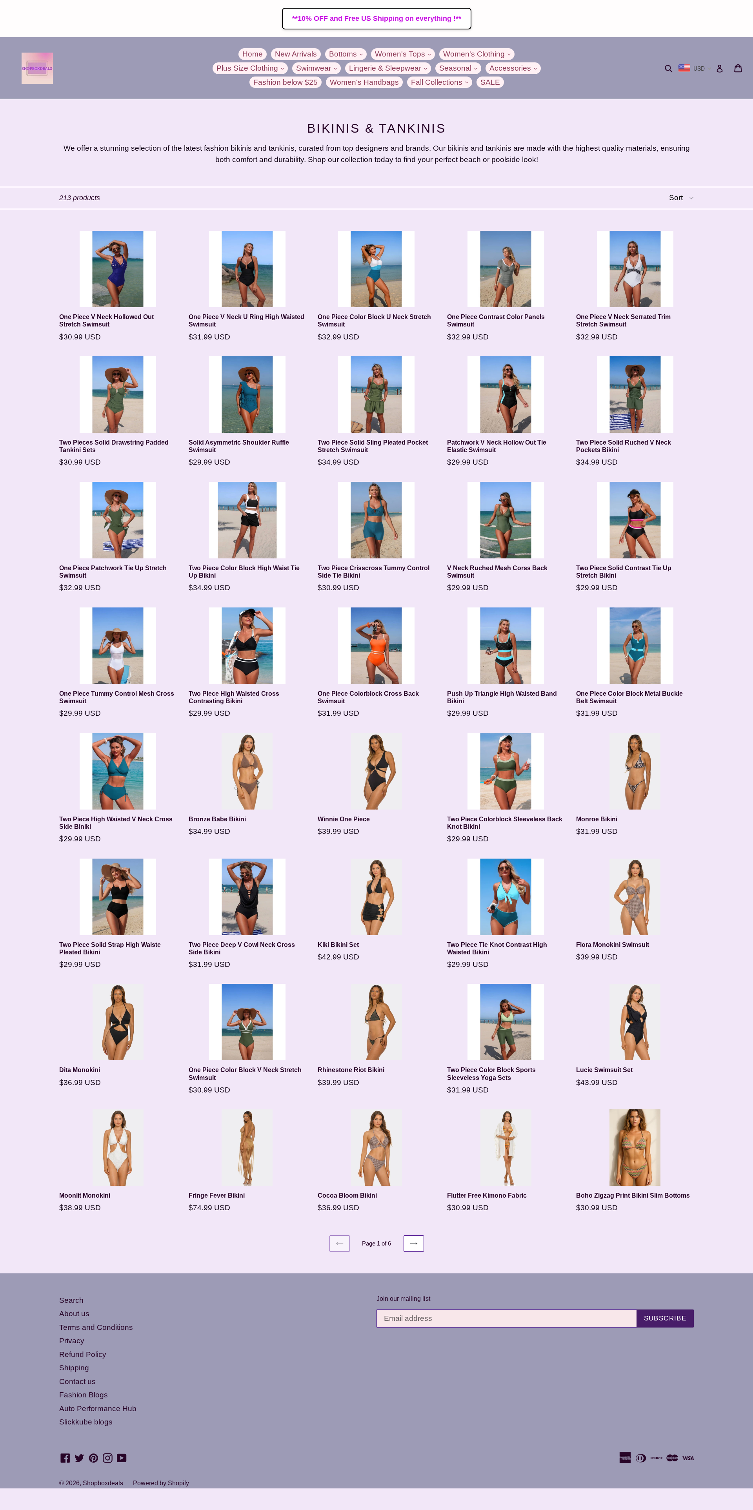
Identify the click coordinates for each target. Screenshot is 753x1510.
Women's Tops (405, 53)
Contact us (77, 1381)
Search (71, 1300)
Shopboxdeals (103, 1483)
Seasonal (460, 68)
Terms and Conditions (96, 1327)
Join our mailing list (403, 1298)
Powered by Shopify (161, 1483)
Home (252, 54)
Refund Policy (82, 1354)
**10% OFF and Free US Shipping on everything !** (376, 18)
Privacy (71, 1341)
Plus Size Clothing (252, 68)
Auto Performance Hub (97, 1408)
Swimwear (318, 68)
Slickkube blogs (86, 1422)
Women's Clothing (479, 53)
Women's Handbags (364, 82)
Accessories (515, 68)
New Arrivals (296, 54)
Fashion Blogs (83, 1395)
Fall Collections (441, 82)
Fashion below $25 (285, 82)
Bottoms (348, 53)
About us (74, 1313)
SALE (490, 82)
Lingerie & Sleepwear (390, 68)
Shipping (74, 1368)
